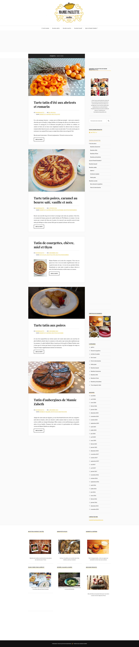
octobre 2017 (94, 457)
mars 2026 (93, 402)
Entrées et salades (94, 174)
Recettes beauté (78, 28)
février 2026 (94, 406)
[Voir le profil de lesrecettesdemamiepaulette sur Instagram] (93, 132)
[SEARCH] (108, 121)
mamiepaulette (39, 112)
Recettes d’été (93, 150)
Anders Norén (83, 643)
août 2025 (93, 426)
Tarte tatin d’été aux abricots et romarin (55, 104)
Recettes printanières (70, 210)
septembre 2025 (95, 423)
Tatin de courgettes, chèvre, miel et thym (54, 245)
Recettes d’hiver (94, 153)
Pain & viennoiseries (96, 361)
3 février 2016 (53, 208)
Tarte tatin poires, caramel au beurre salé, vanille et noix (55, 200)
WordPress (68, 643)
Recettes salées (56, 28)
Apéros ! (92, 170)
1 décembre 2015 (53, 410)
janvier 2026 (94, 409)
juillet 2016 (93, 488)
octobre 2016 (94, 478)
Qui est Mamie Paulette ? (91, 28)
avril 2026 (93, 399)
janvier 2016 (94, 502)
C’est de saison (45, 28)
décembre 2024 (95, 450)
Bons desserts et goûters (96, 184)
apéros (92, 347)
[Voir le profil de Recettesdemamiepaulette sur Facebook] (89, 132)
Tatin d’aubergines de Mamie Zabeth (55, 402)
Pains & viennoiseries (95, 187)
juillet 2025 (93, 430)
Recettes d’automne (95, 146)
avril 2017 (93, 468)
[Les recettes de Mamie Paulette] (69, 21)
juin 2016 (93, 492)
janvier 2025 (94, 447)
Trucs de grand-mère (96, 385)
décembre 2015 (95, 506)
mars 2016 (93, 495)
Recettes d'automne (57, 210)
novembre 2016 (95, 475)
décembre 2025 (95, 413)
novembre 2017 (95, 454)
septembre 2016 (95, 481)
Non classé (93, 357)
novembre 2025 (95, 416)
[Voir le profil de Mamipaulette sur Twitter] (91, 132)
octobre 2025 (94, 419)
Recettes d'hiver (95, 378)
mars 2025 (93, 440)
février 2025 (94, 444)
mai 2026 (93, 395)
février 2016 (94, 499)
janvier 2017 (94, 471)
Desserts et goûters (45, 114)
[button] (96, 321)
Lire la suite (38, 139)
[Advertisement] (69, 41)
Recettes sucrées (67, 28)
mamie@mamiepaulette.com (96, 520)
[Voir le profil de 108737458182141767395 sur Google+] (96, 132)
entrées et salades (44, 411)
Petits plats (42, 254)
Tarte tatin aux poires (49, 325)
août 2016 (93, 485)
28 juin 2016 (52, 112)
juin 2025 (93, 433)
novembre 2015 (95, 509)
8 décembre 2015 (53, 252)
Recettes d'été (56, 114)
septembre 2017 (95, 461)
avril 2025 (93, 437)
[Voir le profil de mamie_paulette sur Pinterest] (94, 132)
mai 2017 (93, 464)
